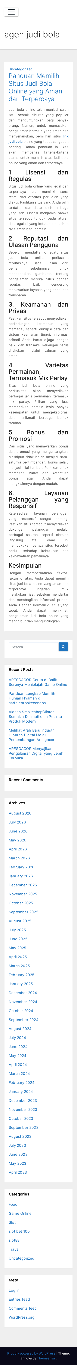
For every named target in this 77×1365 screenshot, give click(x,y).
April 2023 (18, 1172)
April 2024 (18, 1064)
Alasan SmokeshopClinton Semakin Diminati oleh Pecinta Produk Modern (35, 716)
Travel (14, 1249)
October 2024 (21, 1011)
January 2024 (21, 1091)
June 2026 (18, 831)
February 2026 (22, 867)
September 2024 (23, 1020)
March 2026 (19, 858)
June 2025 (18, 939)
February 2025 (21, 975)
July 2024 (17, 1038)
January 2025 (21, 984)
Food (13, 1204)
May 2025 (17, 948)
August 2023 (20, 1136)
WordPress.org (22, 1317)
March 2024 (19, 1073)
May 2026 (18, 840)
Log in (14, 1290)
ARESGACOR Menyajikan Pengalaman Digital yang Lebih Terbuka (36, 753)
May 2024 (18, 1056)
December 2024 (23, 993)
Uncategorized (21, 69)
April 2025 (18, 957)
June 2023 (18, 1154)
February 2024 (22, 1082)
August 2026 (20, 813)
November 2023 (23, 1109)
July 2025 (17, 930)
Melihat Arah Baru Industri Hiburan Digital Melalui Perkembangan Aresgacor (32, 735)
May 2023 (18, 1163)
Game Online (20, 1213)
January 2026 (21, 876)
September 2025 (23, 912)
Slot (12, 1222)
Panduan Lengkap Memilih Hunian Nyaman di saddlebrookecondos (32, 698)
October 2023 (21, 1118)
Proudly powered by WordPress (31, 1353)
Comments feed (23, 1308)
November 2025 (23, 894)
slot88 (14, 1240)
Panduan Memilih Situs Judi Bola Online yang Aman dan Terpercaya (35, 87)
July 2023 (17, 1145)
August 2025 (20, 921)
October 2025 (21, 903)
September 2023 (23, 1127)
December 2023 (23, 1100)
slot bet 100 (19, 1231)
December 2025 (23, 885)
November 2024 (23, 1002)
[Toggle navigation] (11, 12)
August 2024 (20, 1029)
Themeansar (46, 1358)
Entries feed (19, 1299)
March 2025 (19, 966)
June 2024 (18, 1047)
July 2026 (17, 822)
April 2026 (18, 849)
